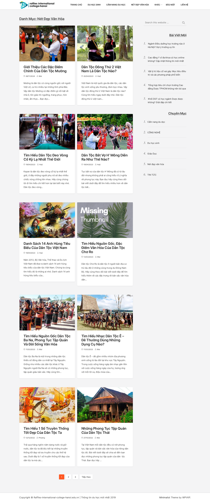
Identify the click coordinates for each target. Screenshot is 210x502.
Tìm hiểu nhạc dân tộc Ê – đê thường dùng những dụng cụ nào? (102, 340)
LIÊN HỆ (184, 4)
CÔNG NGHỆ (153, 132)
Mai (40, 76)
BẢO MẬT (170, 4)
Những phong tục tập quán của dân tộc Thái (103, 430)
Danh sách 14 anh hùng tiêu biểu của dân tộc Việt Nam (47, 245)
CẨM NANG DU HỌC (115, 4)
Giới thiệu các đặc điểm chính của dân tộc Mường (45, 69)
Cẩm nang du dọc (156, 122)
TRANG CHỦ (76, 4)
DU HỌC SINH (94, 4)
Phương (42, 438)
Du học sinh (153, 143)
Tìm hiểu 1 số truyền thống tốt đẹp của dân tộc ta (46, 430)
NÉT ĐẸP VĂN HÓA (140, 4)
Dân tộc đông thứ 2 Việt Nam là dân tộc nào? (101, 69)
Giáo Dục (152, 153)
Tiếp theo (86, 477)
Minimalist (164, 497)
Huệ (99, 76)
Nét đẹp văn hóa (155, 164)
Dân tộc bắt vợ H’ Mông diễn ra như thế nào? (104, 157)
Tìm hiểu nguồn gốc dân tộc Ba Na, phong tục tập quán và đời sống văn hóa (47, 340)
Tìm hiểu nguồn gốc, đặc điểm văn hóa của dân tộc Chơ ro (103, 247)
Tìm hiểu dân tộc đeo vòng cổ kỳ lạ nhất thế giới (46, 157)
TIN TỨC (151, 174)
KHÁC (157, 4)
